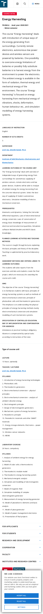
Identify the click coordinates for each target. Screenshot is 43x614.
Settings (21, 607)
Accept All (21, 595)
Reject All (21, 601)
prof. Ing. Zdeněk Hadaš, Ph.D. (14, 150)
